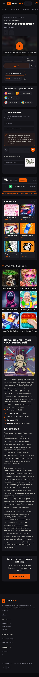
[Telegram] (4, 668)
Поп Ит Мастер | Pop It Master (28, 331)
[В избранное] (6, 32)
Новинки (26, 9)
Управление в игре (14, 73)
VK (3, 654)
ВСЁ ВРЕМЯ (32, 180)
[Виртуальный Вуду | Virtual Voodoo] (10, 277)
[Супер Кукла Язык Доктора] (28, 277)
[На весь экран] (18, 59)
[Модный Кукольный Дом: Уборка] (28, 299)
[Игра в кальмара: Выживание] (10, 299)
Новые (10, 93)
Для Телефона (13, 102)
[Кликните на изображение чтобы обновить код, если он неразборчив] (30, 162)
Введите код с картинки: (12, 156)
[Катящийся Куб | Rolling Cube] (10, 320)
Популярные (15, 9)
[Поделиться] (11, 32)
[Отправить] (33, 150)
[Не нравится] (32, 65)
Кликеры (28, 102)
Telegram (5, 651)
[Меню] (4, 3)
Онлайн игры (8, 17)
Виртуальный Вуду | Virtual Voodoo (10, 288)
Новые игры (18, 17)
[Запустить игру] (19, 46)
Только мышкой (25, 93)
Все (32, 202)
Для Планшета (13, 98)
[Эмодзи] (25, 150)
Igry (17, 3)
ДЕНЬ (15, 180)
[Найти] (27, 3)
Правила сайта (7, 642)
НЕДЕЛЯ (22, 180)
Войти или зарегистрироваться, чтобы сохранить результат (19, 194)
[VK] (8, 668)
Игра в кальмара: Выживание (10, 310)
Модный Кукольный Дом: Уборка (28, 310)
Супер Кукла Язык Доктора (28, 288)
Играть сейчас (21, 577)
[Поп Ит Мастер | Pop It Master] (28, 320)
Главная (4, 9)
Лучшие (5, 630)
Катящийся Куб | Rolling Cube (10, 331)
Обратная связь (8, 639)
